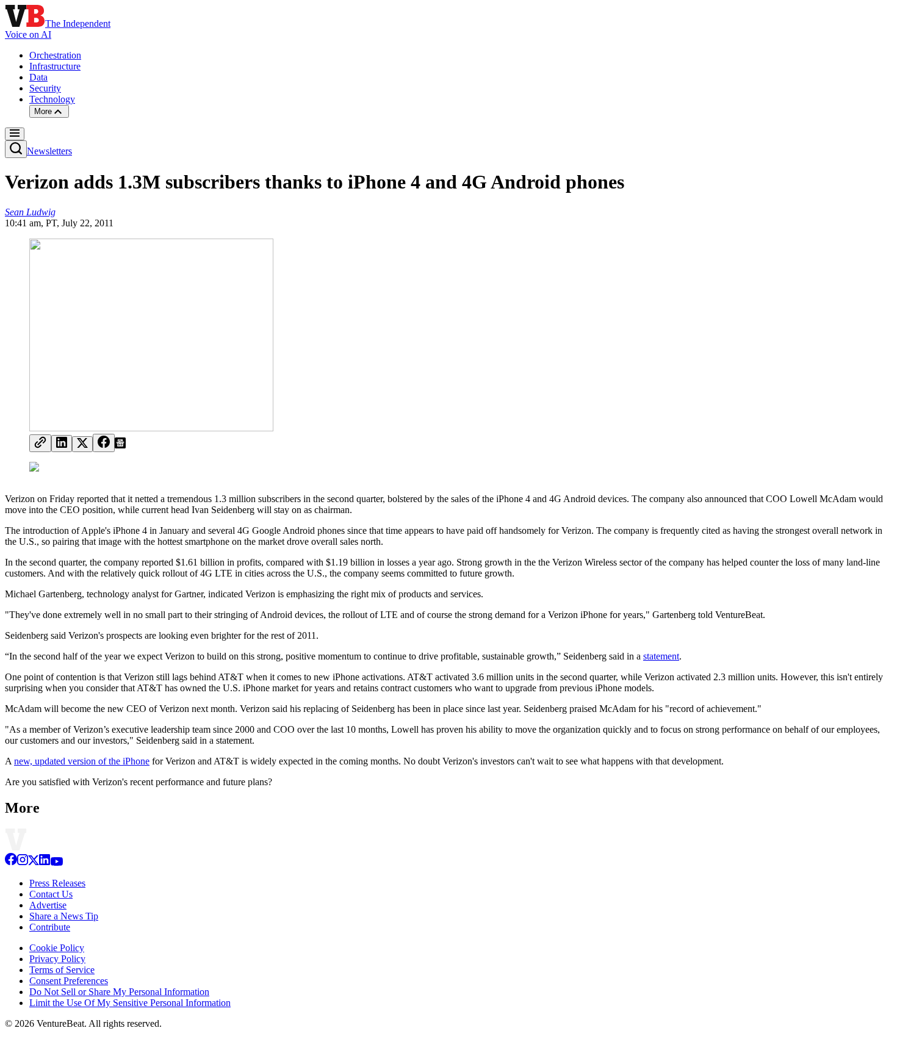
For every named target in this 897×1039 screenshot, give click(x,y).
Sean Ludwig (30, 212)
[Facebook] (11, 862)
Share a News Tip (63, 916)
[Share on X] (82, 444)
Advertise (48, 905)
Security (45, 88)
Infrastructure (55, 66)
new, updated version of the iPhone (82, 761)
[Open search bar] (16, 149)
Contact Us (51, 894)
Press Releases (57, 883)
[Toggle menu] (14, 134)
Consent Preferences (68, 981)
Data (38, 77)
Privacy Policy (57, 959)
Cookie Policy (56, 948)
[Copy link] (40, 443)
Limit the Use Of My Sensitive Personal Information (130, 1003)
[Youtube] (56, 862)
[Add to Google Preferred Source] (120, 445)
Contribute (49, 927)
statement (661, 656)
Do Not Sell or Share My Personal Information (119, 992)
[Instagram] (22, 862)
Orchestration (55, 55)
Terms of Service (62, 970)
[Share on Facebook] (104, 443)
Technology (52, 99)
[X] (33, 862)
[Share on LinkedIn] (61, 443)
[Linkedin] (44, 862)
